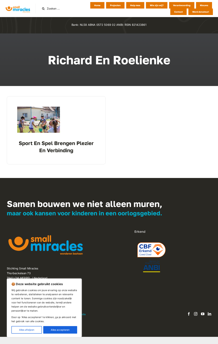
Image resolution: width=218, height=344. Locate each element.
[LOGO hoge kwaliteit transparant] (17, 5)
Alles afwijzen (26, 329)
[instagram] (195, 314)
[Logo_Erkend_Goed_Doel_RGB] (151, 240)
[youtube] (202, 314)
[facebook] (189, 314)
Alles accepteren (60, 329)
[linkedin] (209, 314)
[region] (44, 307)
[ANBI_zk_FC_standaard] (151, 261)
